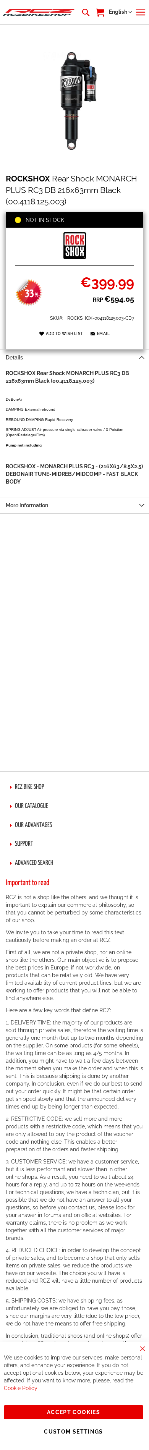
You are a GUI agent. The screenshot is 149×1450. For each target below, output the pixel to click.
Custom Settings (73, 1432)
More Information (27, 505)
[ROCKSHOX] (74, 257)
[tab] (74, 357)
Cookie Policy (20, 1388)
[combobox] (85, 12)
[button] (120, 12)
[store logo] (38, 12)
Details (14, 357)
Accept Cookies (73, 1412)
